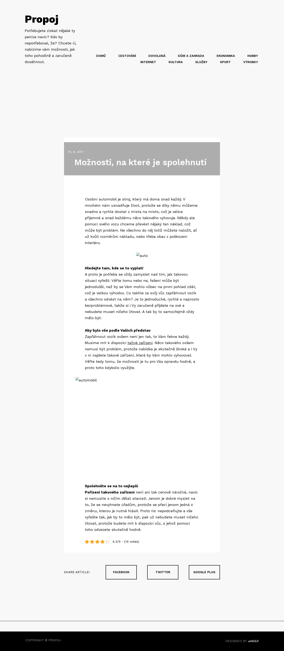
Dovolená (156, 56)
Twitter (163, 572)
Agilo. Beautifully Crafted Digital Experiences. (253, 642)
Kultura (176, 62)
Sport (225, 62)
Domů (101, 56)
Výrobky (250, 62)
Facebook (121, 572)
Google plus (204, 572)
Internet (148, 62)
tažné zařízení (140, 343)
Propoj (41, 19)
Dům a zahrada (191, 56)
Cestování (127, 56)
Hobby (252, 56)
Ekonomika (226, 56)
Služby (201, 62)
